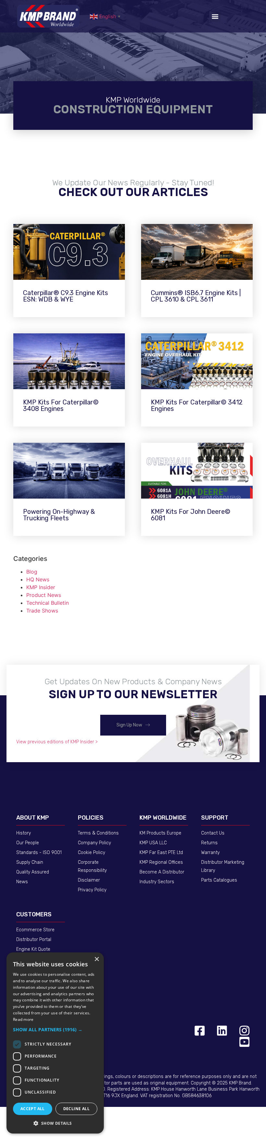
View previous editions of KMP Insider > (57, 742)
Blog (31, 571)
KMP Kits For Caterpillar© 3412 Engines (197, 405)
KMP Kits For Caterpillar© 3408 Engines (61, 405)
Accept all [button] (32, 1108)
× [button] (96, 959)
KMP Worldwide (163, 817)
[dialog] (55, 1043)
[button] (215, 16)
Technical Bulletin (47, 603)
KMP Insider (40, 587)
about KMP (32, 817)
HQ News (37, 579)
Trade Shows (42, 610)
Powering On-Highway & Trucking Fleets (59, 515)
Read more (23, 1019)
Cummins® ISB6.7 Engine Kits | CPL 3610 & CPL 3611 (196, 296)
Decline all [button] (76, 1108)
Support (214, 817)
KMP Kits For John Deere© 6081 (190, 515)
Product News (43, 595)
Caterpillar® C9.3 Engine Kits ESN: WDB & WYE (65, 296)
